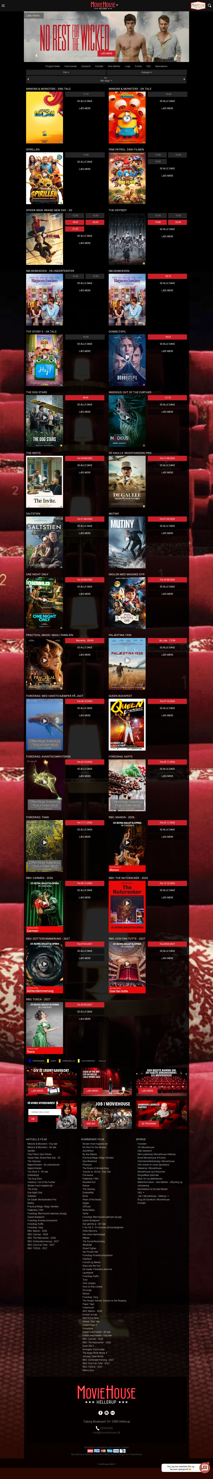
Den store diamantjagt (94, 1234)
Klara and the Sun (91, 1265)
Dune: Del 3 (88, 1346)
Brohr (85, 1196)
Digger (86, 1203)
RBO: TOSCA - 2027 (37, 1248)
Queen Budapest (36, 1217)
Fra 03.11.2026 (167, 762)
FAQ (148, 66)
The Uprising (89, 1189)
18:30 (75, 222)
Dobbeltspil (33, 1175)
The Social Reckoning (94, 1241)
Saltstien (32, 1196)
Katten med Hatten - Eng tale (97, 1335)
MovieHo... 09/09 (84, 640)
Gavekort (86, 66)
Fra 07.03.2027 (84, 944)
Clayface (87, 1258)
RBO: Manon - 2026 (37, 1231)
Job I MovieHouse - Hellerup (152, 1196)
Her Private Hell (90, 1251)
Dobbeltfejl (88, 1192)
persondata (114, 1447)
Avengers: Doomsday (93, 1349)
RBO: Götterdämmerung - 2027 (43, 1241)
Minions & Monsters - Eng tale (42, 1143)
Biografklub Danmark (148, 1175)
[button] (36, 55)
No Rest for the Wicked (94, 1147)
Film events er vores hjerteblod (153, 1164)
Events (138, 66)
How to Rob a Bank (92, 1286)
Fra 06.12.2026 (84, 883)
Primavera (88, 1175)
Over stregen (89, 1283)
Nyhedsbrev (161, 66)
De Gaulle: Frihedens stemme (97, 1269)
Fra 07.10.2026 (167, 701)
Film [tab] (65, 72)
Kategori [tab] (146, 72)
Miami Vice (88, 1370)
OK (32, 1119)
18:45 (85, 397)
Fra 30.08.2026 (84, 458)
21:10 (168, 397)
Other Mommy (90, 1231)
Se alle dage (84, 101)
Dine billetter (114, 66)
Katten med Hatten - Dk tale (97, 1332)
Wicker (86, 1293)
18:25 (168, 337)
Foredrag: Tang (35, 1227)
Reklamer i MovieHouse (150, 1168)
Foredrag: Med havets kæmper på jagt (47, 1213)
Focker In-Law (90, 1314)
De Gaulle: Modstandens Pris (42, 1199)
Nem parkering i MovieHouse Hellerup (157, 1154)
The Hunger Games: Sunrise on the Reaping (104, 1300)
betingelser (102, 1447)
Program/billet (52, 66)
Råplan (86, 1238)
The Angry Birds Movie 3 (95, 1353)
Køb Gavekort (145, 1150)
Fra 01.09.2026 (167, 519)
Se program (149, 1123)
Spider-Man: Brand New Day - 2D (44, 1157)
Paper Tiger (88, 1304)
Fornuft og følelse (92, 1262)
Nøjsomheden (35, 1168)
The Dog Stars (35, 1178)
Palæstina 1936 (35, 1210)
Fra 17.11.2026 (84, 822)
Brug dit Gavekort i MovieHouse (154, 1199)
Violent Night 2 (90, 1325)
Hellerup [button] (106, 4)
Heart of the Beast (92, 1199)
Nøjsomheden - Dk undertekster (44, 1164)
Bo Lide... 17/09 (167, 640)
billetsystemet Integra (114, 1454)
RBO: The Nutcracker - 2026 (42, 1238)
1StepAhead (135, 1454)
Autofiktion (88, 1150)
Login (127, 66)
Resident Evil (89, 1182)
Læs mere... (37, 1090)
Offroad (86, 1206)
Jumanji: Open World (93, 1356)
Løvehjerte (88, 1272)
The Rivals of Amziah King (96, 1168)
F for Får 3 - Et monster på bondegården (103, 1227)
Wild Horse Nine (91, 1318)
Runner (86, 1185)
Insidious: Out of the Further (41, 1182)
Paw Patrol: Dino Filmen (39, 1154)
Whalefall (87, 1244)
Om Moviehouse (146, 1147)
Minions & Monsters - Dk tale (42, 1147)
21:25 (75, 229)
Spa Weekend (90, 1161)
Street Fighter (89, 1248)
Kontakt (99, 66)
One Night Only (35, 1192)
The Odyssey (34, 1161)
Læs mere (106, 53)
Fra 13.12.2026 (167, 883)
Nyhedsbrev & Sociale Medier (153, 1189)
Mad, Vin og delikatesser (150, 1178)
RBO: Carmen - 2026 (38, 1234)
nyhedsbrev (90, 1447)
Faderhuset (88, 1307)
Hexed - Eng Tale (91, 1321)
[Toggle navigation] (209, 5)
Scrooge (87, 1290)
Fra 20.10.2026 (84, 762)
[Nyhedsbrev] (112, 1413)
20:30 (95, 222)
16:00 (158, 161)
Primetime (88, 1328)
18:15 (168, 276)
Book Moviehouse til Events (152, 1157)
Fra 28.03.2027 (167, 944)
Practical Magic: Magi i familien (43, 1206)
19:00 (158, 222)
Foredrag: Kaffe (35, 1224)
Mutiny (31, 1203)
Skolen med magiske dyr (40, 1185)
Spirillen (31, 1150)
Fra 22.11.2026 (167, 822)
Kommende (71, 66)
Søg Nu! (91, 1123)
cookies (125, 1447)
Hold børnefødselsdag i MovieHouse (156, 1161)
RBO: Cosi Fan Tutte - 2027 (41, 1244)
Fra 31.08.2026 (167, 458)
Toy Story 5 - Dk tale (38, 1171)
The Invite (32, 1189)
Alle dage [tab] (105, 79)
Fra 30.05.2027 (84, 1004)
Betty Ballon (89, 1210)
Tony (85, 1279)
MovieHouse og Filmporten (151, 1171)
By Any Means (90, 1154)
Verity (85, 1213)
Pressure (87, 1164)
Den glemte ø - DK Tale (94, 1224)
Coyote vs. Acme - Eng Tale (97, 1171)
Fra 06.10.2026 (84, 701)
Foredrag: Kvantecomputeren (43, 1220)
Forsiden (142, 1143)
